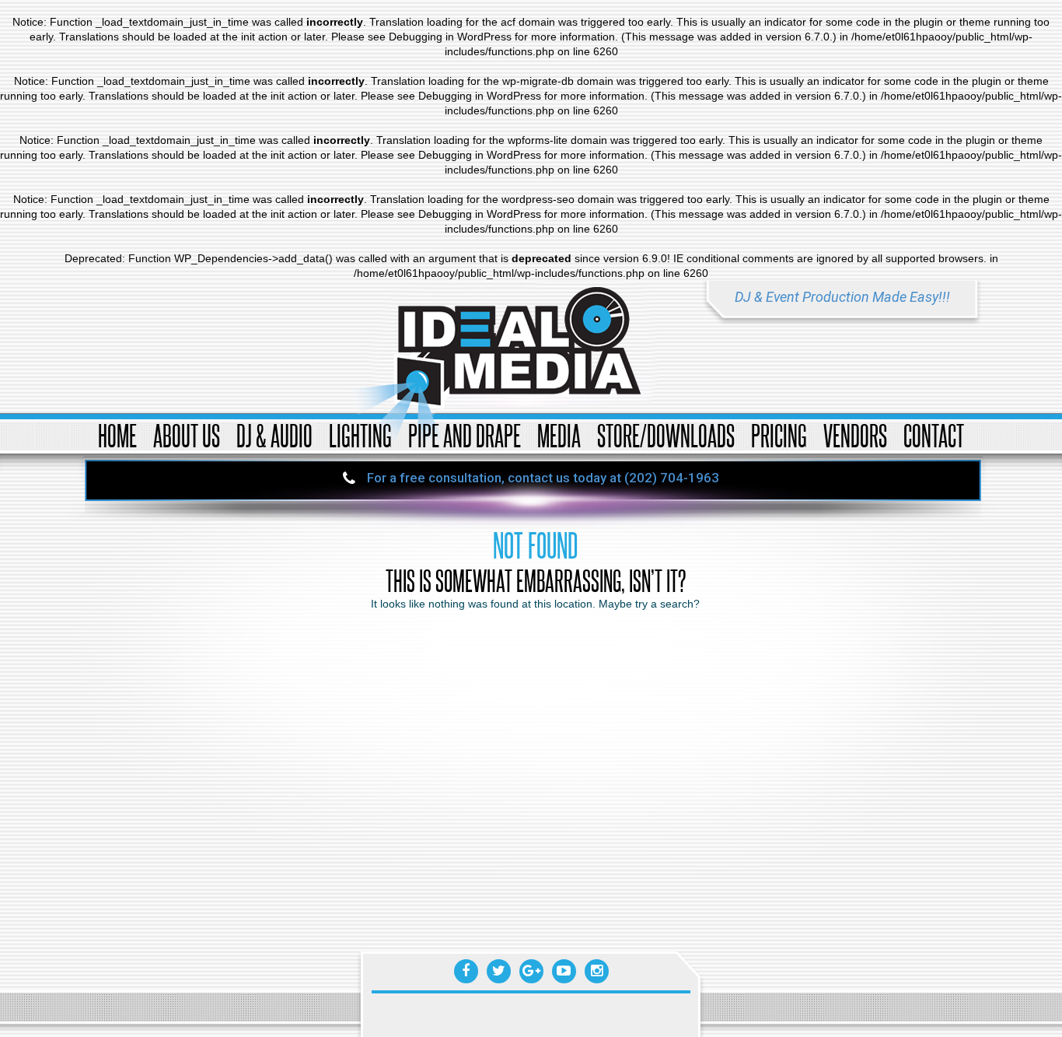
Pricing (779, 435)
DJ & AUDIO (274, 435)
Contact (933, 435)
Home (117, 435)
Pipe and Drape (464, 435)
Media (559, 435)
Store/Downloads (666, 435)
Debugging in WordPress (450, 36)
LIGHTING (360, 435)
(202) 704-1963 (671, 477)
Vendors (855, 435)
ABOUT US (186, 435)
